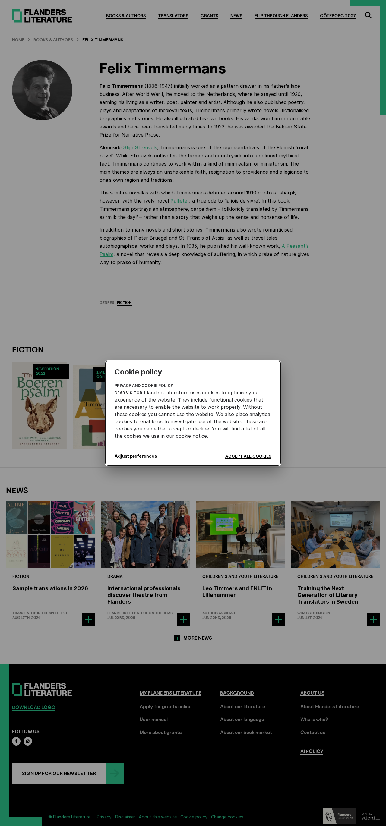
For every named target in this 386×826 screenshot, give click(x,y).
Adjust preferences (136, 456)
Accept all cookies (248, 456)
